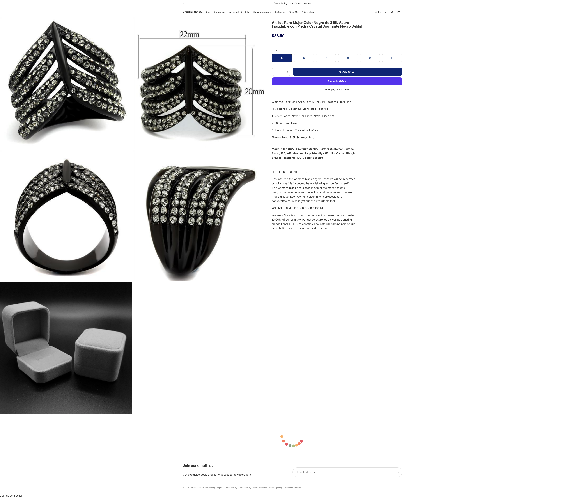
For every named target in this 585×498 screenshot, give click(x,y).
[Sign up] (397, 472)
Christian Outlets (197, 487)
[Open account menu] (392, 12)
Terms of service (260, 487)
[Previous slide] (184, 3)
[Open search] (385, 12)
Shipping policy (275, 487)
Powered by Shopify (213, 487)
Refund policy (231, 487)
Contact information (292, 487)
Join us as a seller (11, 495)
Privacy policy (245, 487)
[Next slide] (398, 3)
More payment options (337, 89)
